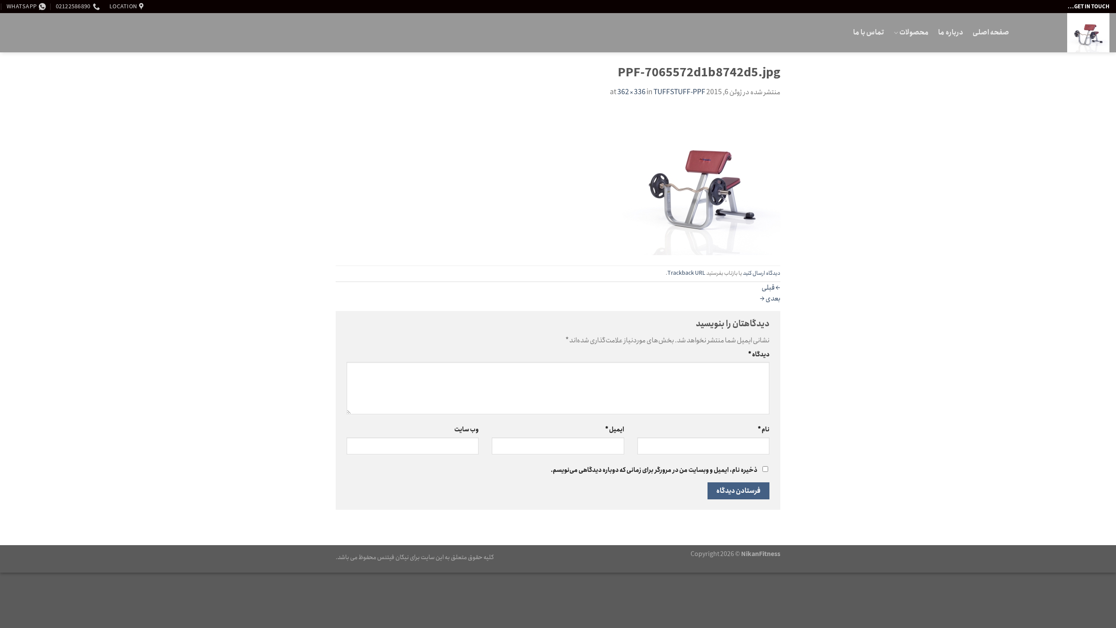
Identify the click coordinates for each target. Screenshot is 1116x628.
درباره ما (950, 32)
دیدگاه (758, 354)
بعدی (770, 298)
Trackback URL (686, 273)
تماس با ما (868, 32)
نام (763, 429)
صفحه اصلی (991, 32)
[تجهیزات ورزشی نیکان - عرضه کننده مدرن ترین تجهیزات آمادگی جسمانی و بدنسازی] (1065, 32)
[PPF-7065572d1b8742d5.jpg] (701, 181)
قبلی (771, 287)
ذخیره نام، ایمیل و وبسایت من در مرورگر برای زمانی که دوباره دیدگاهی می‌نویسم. (654, 470)
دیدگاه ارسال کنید (761, 273)
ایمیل (614, 429)
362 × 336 (631, 92)
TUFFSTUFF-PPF (679, 92)
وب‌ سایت (466, 429)
